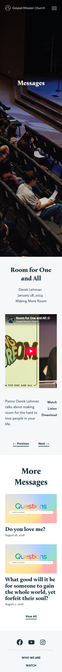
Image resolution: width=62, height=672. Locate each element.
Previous (22, 443)
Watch (52, 402)
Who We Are (31, 657)
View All (31, 616)
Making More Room (31, 301)
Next (42, 443)
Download (49, 415)
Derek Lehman (30, 289)
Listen (52, 408)
